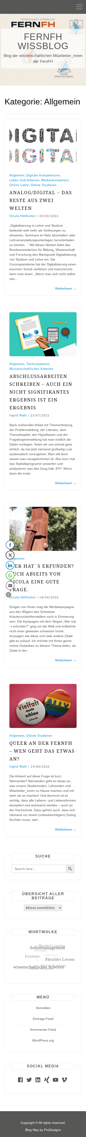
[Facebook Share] (10, 544)
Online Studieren (43, 185)
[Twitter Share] (10, 555)
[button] (8, 594)
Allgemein (17, 175)
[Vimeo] (64, 1082)
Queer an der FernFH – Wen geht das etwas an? (42, 751)
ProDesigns (52, 1130)
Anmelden (43, 1008)
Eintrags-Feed (43, 1019)
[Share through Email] (10, 585)
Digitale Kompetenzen (43, 175)
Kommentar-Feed (43, 1029)
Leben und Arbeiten (24, 180)
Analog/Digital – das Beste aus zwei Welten (40, 200)
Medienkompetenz (55, 180)
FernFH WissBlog (43, 41)
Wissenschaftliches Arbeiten (31, 369)
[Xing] (47, 1082)
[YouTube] (55, 1082)
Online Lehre (19, 185)
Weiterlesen (66, 288)
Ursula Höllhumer (22, 216)
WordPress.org (43, 1040)
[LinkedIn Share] (10, 565)
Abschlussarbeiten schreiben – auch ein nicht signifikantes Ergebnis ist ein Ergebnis (40, 392)
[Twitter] (29, 1082)
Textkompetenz (38, 364)
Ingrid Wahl (18, 415)
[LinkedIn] (38, 1082)
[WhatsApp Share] (10, 575)
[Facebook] (20, 1082)
